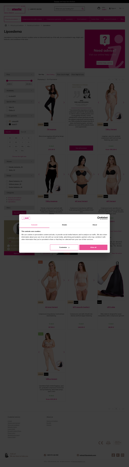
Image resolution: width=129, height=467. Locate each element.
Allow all (93, 247)
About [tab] (95, 225)
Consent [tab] (34, 225)
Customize (63, 247)
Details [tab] (64, 225)
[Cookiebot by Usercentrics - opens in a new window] (99, 218)
